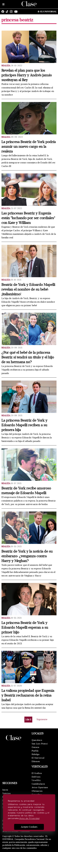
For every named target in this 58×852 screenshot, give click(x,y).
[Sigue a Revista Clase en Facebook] (3, 11)
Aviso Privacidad (10, 831)
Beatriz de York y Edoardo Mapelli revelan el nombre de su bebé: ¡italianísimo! (28, 289)
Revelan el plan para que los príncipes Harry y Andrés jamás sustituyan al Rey (26, 75)
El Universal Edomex (38, 760)
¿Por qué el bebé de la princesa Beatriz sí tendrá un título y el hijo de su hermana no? (27, 357)
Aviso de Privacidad (29, 818)
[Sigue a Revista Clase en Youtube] (16, 11)
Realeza (5, 65)
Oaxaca (35, 747)
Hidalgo (36, 754)
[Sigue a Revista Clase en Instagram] (12, 11)
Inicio (5, 790)
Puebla (35, 751)
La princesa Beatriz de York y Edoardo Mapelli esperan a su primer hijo (24, 627)
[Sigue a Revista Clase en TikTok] (8, 11)
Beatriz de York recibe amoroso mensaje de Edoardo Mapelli (26, 490)
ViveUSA (36, 780)
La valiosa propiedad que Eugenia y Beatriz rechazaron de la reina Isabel (27, 695)
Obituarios (37, 791)
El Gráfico (37, 773)
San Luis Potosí (40, 743)
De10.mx (36, 777)
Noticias (6, 793)
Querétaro (37, 740)
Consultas (25, 831)
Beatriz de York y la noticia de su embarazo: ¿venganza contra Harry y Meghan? (27, 556)
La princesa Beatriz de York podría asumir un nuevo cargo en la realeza (28, 146)
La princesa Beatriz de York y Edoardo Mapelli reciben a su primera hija (24, 425)
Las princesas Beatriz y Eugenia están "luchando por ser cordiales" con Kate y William (28, 218)
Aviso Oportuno (40, 787)
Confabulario (38, 784)
